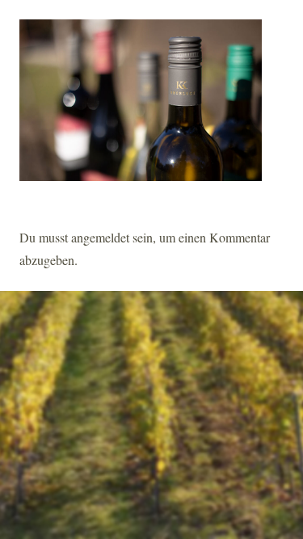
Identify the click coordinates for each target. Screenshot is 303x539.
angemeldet (100, 237)
